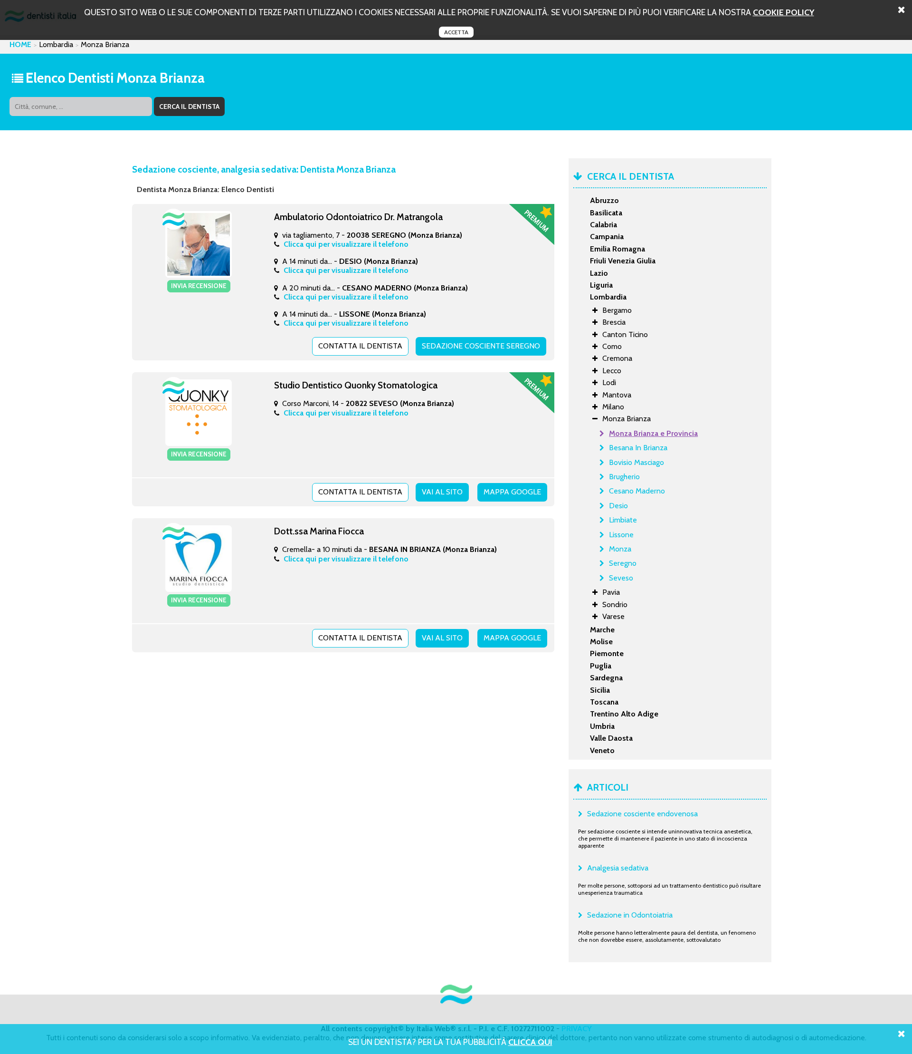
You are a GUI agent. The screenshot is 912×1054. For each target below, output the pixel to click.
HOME (20, 44)
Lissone (621, 534)
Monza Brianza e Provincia (653, 433)
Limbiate (623, 519)
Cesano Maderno (637, 490)
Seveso (621, 577)
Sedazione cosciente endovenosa (642, 813)
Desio (618, 505)
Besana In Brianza (638, 447)
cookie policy (783, 12)
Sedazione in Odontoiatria (630, 914)
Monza (620, 548)
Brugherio (624, 476)
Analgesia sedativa (617, 867)
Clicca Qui (530, 1042)
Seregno (622, 563)
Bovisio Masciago (636, 462)
